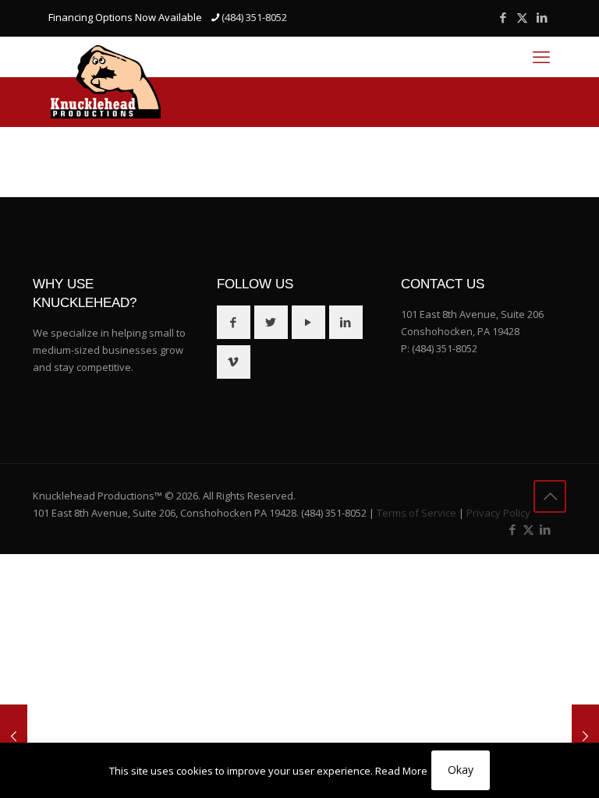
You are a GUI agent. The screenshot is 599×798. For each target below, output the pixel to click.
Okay (460, 769)
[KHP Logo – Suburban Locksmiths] (13, 735)
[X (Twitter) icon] (522, 17)
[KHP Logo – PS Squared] (585, 735)
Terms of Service (416, 513)
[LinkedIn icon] (542, 17)
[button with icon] (233, 322)
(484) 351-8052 (254, 17)
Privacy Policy (498, 513)
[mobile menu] (541, 56)
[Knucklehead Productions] (105, 81)
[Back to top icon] (549, 496)
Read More (401, 771)
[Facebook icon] (503, 17)
